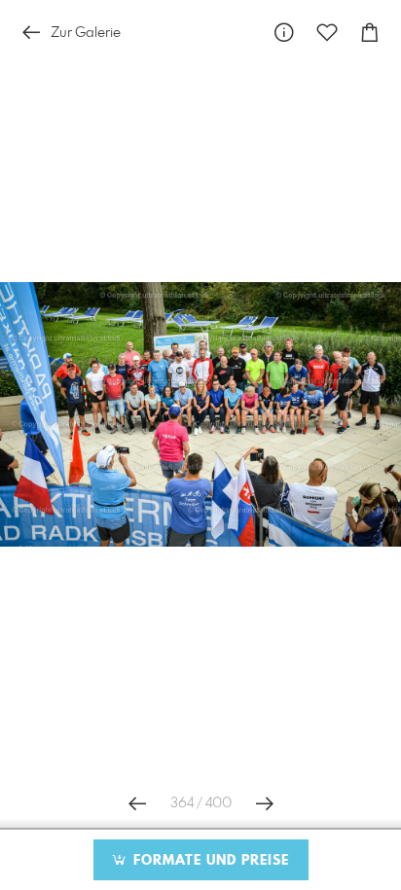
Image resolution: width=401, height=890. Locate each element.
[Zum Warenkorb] (370, 32)
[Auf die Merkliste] (327, 32)
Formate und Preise (208, 861)
